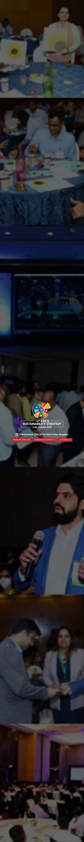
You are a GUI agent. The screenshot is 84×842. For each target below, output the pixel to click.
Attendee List (65, 440)
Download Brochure (21, 440)
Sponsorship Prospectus (44, 440)
